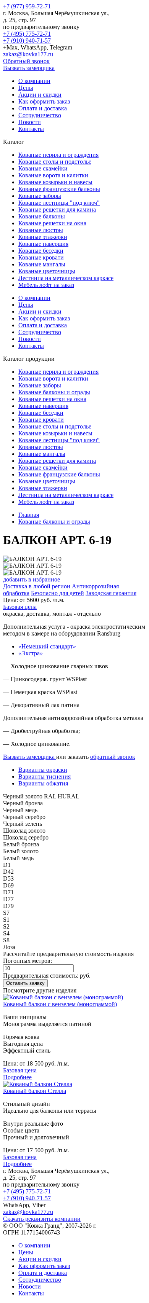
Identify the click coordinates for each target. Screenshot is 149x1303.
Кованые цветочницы (46, 271)
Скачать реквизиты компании (42, 1218)
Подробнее (17, 1077)
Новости (29, 122)
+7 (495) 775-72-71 (27, 33)
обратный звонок (112, 756)
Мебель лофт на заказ (46, 285)
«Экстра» (30, 653)
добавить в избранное (31, 579)
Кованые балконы (41, 216)
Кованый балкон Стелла (34, 1091)
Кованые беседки (40, 250)
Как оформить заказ (44, 101)
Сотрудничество (39, 115)
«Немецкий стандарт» (47, 646)
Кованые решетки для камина (57, 209)
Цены (25, 87)
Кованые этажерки (42, 237)
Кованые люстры (40, 230)
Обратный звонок (26, 61)
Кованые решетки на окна (52, 223)
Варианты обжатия (43, 783)
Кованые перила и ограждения (58, 154)
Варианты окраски (42, 769)
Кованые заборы (39, 196)
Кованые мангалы (41, 264)
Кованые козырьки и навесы (55, 182)
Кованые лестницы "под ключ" (59, 202)
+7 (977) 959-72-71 (27, 6)
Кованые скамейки (43, 168)
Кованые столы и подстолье (54, 161)
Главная (28, 514)
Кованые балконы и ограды (54, 392)
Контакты (31, 129)
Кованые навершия (43, 244)
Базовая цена (20, 607)
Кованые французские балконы (59, 189)
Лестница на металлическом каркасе (65, 278)
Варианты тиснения (44, 776)
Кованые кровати (41, 257)
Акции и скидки (40, 94)
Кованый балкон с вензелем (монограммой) (60, 1004)
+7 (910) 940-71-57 (27, 40)
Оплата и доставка (42, 108)
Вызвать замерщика (29, 68)
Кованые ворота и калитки (53, 175)
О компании (34, 81)
